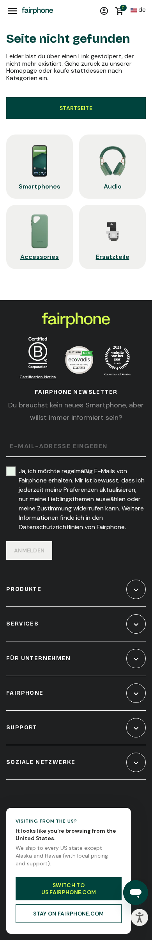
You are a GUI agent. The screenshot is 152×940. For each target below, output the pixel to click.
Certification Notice (38, 376)
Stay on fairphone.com (68, 913)
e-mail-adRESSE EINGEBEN (59, 446)
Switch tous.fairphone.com (68, 889)
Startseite (76, 108)
